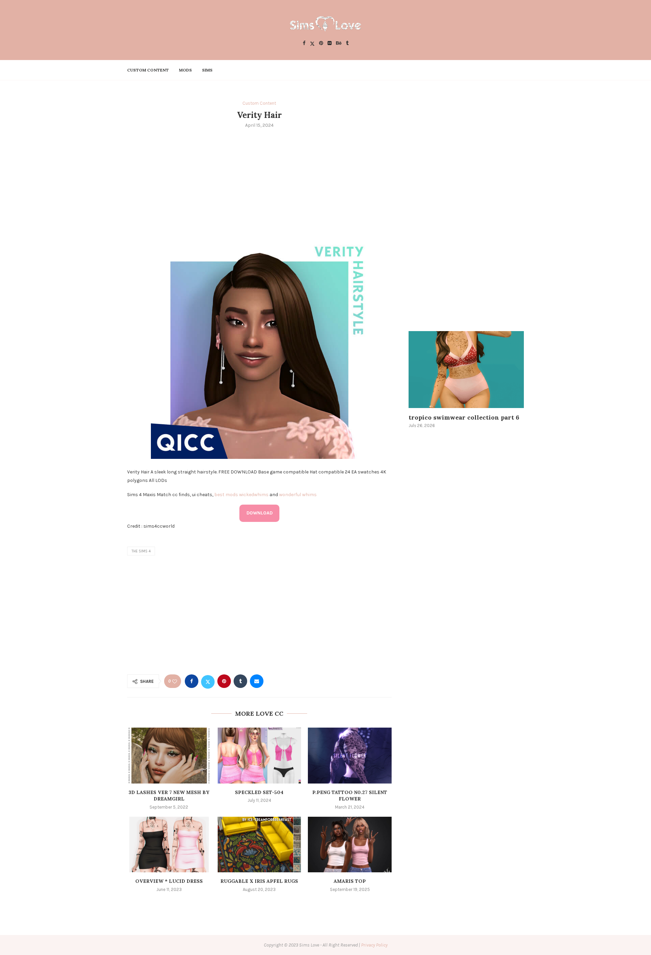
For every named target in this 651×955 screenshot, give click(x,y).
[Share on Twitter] (208, 681)
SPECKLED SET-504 (259, 792)
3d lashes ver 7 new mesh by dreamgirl (169, 795)
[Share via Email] (256, 681)
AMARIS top (350, 881)
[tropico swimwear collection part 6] (466, 369)
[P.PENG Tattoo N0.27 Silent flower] (350, 755)
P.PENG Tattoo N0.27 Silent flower (349, 795)
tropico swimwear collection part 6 (464, 417)
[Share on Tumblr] (240, 681)
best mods (226, 494)
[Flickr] (330, 43)
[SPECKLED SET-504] (259, 755)
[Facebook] (304, 43)
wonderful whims (298, 494)
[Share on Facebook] (191, 681)
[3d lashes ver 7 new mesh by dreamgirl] (169, 755)
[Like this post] (174, 681)
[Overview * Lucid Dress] (169, 844)
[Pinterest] (321, 43)
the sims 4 (141, 551)
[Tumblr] (347, 43)
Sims (207, 70)
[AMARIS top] (350, 844)
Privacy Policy (374, 945)
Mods (185, 70)
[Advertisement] (259, 184)
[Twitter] (312, 43)
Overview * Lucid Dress (169, 881)
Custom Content (148, 70)
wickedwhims (254, 494)
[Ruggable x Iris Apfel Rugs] (259, 844)
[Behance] (338, 43)
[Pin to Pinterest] (224, 681)
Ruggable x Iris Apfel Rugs (259, 881)
